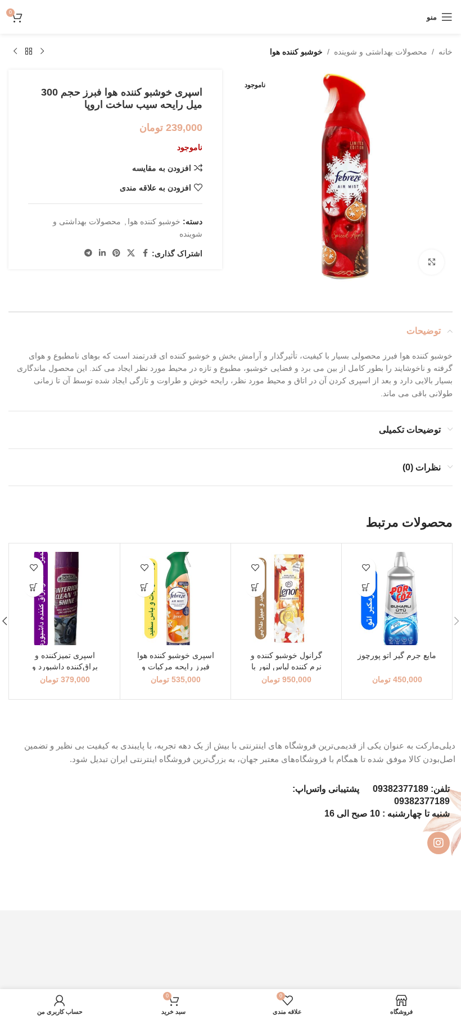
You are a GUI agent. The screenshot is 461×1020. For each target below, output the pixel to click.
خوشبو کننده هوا (296, 51)
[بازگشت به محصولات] (28, 51)
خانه (446, 51)
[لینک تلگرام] (88, 253)
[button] (366, 587)
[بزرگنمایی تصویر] (431, 262)
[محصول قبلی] (42, 51)
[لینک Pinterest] (116, 253)
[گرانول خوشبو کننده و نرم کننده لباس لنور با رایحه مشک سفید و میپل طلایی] (286, 598)
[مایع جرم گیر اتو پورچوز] (397, 598)
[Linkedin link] (102, 253)
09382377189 (400, 789)
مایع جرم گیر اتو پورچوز (397, 655)
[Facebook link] (145, 253)
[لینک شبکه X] (131, 253)
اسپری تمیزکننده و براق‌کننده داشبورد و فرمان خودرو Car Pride (65, 666)
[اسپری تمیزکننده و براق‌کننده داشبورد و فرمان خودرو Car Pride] (64, 598)
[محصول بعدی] (15, 51)
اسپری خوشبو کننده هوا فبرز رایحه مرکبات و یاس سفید (175, 666)
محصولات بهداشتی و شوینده (380, 51)
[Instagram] (438, 843)
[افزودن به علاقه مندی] (366, 567)
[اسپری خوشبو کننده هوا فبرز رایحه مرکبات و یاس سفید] (175, 598)
